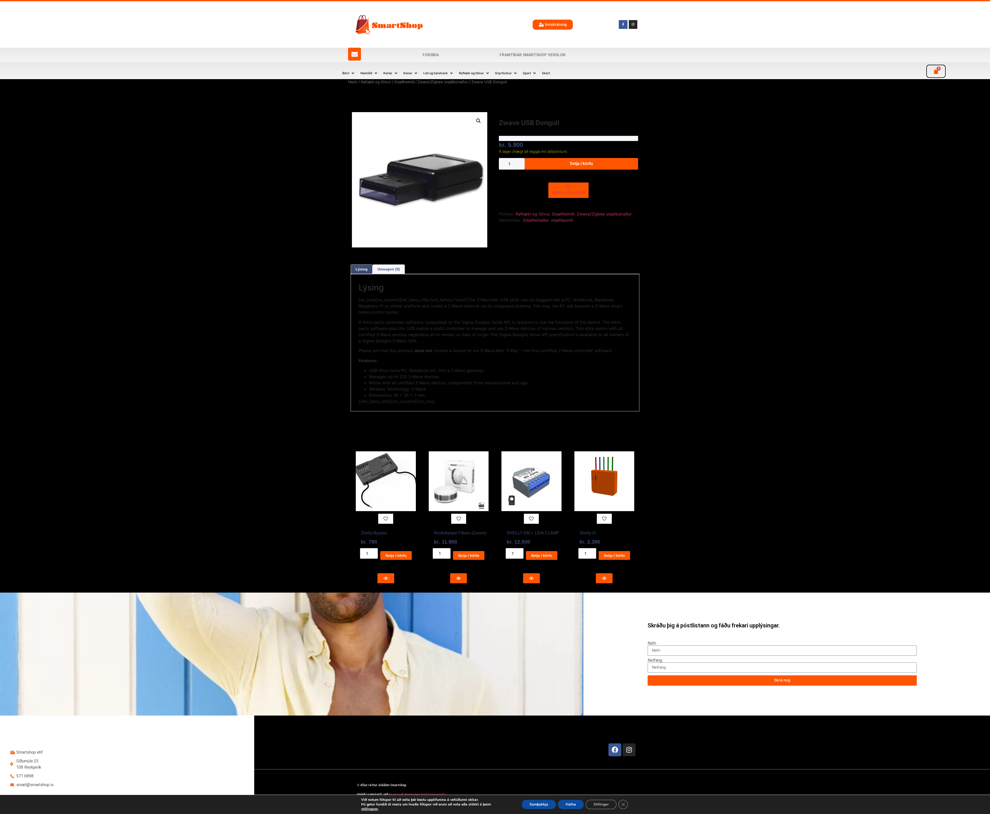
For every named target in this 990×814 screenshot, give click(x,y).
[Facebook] (614, 749)
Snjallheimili (404, 82)
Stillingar (601, 804)
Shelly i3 (588, 533)
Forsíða (431, 55)
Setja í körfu (581, 163)
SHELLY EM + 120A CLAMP (533, 533)
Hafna (571, 804)
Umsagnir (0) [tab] (388, 269)
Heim (352, 82)
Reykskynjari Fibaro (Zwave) (460, 533)
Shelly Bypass (374, 533)
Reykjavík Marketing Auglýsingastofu (417, 794)
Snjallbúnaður (536, 220)
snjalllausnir (562, 220)
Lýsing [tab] (362, 269)
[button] (349, 73)
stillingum (369, 809)
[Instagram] (629, 749)
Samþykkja (539, 804)
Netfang (655, 660)
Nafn (652, 643)
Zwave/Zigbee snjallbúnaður (443, 82)
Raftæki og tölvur (376, 82)
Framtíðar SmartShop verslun (532, 55)
